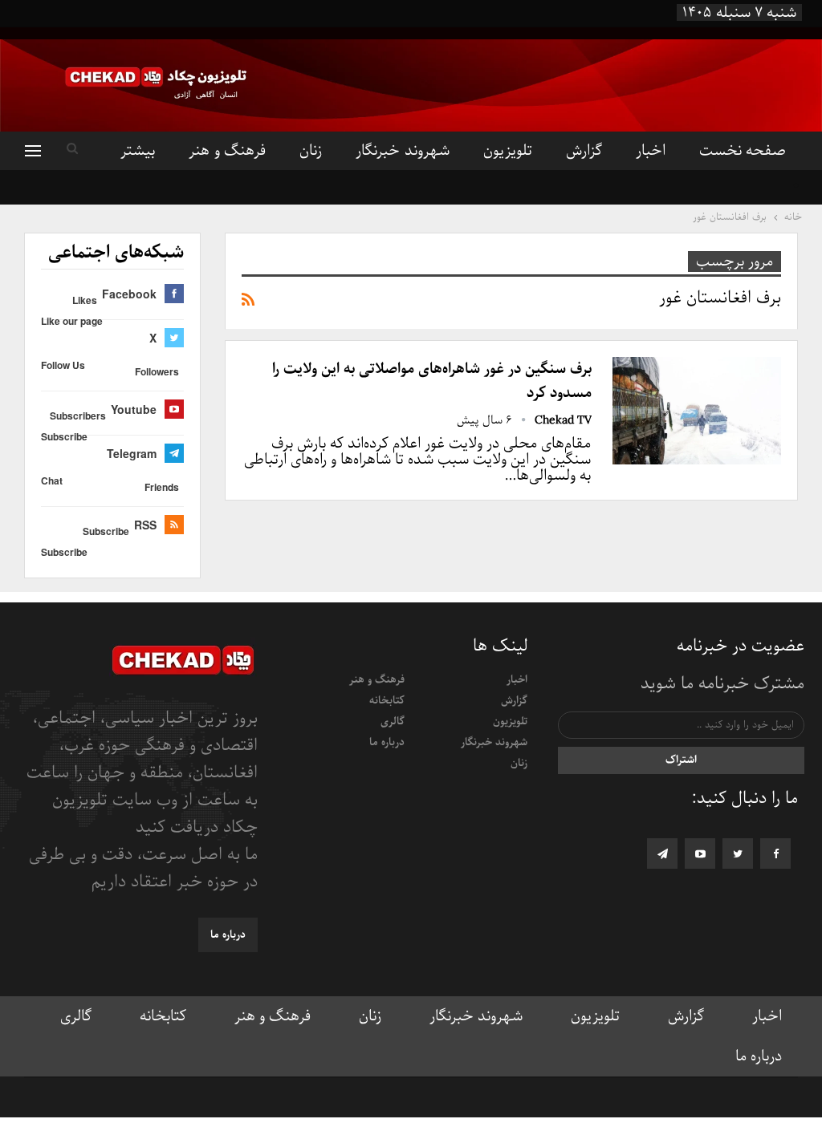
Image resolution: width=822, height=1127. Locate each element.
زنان (310, 151)
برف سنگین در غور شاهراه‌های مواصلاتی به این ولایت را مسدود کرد (432, 381)
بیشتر (137, 151)
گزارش (584, 151)
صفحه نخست (742, 151)
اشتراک (681, 760)
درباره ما (387, 742)
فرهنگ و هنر (227, 151)
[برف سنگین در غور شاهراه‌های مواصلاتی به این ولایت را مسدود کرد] (696, 410)
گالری (392, 721)
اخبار (650, 151)
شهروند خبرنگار (402, 151)
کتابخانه (387, 700)
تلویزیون (507, 151)
